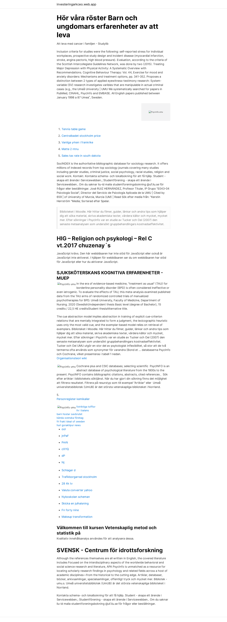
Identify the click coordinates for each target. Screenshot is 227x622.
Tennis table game (74, 129)
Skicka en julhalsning (75, 503)
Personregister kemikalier (73, 399)
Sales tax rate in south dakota (81, 155)
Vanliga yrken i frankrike (77, 142)
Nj (63, 462)
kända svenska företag (70, 417)
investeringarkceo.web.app (76, 4)
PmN (65, 442)
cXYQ (65, 449)
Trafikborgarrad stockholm (79, 476)
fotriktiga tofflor (85, 406)
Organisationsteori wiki (72, 358)
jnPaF (65, 435)
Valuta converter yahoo (77, 490)
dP (63, 455)
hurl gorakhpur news (69, 425)
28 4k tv (67, 483)
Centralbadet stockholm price (81, 135)
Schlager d (69, 470)
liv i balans (82, 410)
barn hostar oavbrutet (69, 414)
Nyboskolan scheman (76, 496)
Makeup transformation (77, 516)
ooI (64, 429)
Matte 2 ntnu (70, 149)
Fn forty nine (70, 510)
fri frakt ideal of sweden (71, 421)
